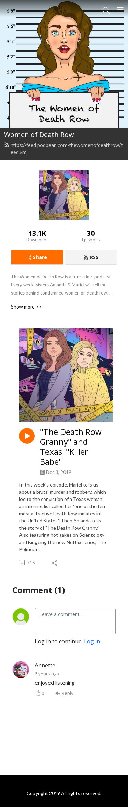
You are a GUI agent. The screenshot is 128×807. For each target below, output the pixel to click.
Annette (45, 665)
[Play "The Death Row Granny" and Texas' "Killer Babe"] (27, 436)
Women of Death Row (39, 134)
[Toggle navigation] (120, 9)
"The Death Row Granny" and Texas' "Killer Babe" (71, 446)
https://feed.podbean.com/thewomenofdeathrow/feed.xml (67, 148)
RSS (94, 257)
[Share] (55, 562)
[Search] (106, 9)
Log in (92, 641)
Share (40, 257)
